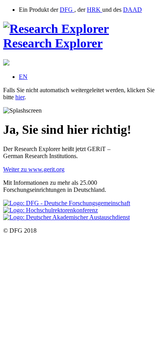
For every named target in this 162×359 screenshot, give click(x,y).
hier (19, 97)
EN (23, 76)
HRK (94, 9)
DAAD (132, 9)
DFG (67, 9)
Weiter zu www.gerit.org (33, 169)
